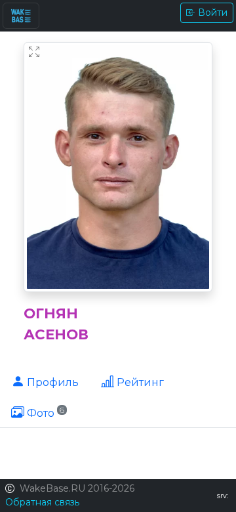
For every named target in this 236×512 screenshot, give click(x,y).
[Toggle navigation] (21, 16)
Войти (212, 12)
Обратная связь (42, 502)
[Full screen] (34, 52)
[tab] (45, 381)
